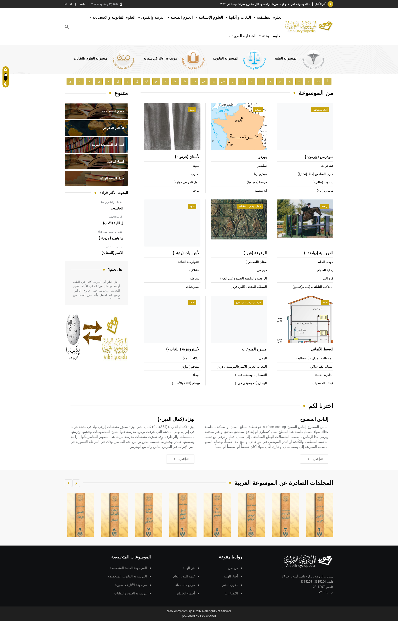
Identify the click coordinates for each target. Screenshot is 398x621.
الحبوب (195, 174)
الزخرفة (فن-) (255, 253)
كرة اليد (328, 278)
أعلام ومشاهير (320, 109)
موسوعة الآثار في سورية (160, 58)
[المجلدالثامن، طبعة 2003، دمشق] (148, 515)
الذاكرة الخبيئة (324, 375)
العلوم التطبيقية (270, 17)
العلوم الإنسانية (211, 17)
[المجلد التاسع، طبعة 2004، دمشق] (114, 515)
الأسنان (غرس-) (187, 157)
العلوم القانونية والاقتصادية (114, 17)
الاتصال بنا (231, 593)
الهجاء (196, 375)
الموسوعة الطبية (285, 58)
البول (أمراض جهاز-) (187, 182)
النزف (196, 190)
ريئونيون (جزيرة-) (111, 238)
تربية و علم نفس (114, 246)
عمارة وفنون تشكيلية (250, 206)
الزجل (263, 358)
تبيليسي (261, 166)
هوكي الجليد (325, 262)
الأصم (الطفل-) (112, 253)
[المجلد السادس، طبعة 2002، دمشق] (217, 515)
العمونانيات (193, 287)
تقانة (325, 302)
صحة (192, 109)
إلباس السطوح (314, 419)
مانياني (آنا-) (325, 190)
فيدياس (262, 270)
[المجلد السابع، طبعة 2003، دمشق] (183, 515)
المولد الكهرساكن (321, 366)
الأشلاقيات (193, 270)
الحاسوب (117, 208)
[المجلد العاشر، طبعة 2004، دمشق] (80, 515)
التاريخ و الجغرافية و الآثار (110, 231)
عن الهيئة (189, 568)
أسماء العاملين (185, 593)
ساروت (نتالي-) (323, 182)
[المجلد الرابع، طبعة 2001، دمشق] (285, 515)
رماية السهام (325, 270)
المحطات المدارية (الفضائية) (314, 358)
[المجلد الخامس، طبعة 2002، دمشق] (251, 515)
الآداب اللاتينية (116, 216)
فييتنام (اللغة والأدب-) (186, 383)
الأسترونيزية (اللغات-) (183, 349)
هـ (89, 81)
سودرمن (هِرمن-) (319, 157)
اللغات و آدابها (240, 17)
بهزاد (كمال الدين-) (176, 419)
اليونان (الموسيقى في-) (251, 383)
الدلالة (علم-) (191, 358)
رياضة (325, 206)
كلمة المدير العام (184, 576)
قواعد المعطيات (322, 383)
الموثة (196, 166)
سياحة (258, 109)
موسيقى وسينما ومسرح (248, 302)
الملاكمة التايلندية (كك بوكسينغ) (313, 287)
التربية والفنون (153, 17)
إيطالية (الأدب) (113, 223)
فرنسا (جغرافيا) (257, 182)
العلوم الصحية (181, 17)
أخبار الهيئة (231, 576)
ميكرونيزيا (260, 174)
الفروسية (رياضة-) (318, 253)
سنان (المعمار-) (256, 262)
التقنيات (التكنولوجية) (112, 202)
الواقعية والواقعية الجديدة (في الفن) (243, 278)
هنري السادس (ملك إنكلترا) (315, 174)
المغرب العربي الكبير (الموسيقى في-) (242, 366)
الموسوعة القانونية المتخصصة (127, 576)
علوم (192, 206)
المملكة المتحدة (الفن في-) (249, 287)
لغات (192, 302)
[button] (76, 483)
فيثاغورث (327, 166)
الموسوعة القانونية (225, 58)
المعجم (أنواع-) (190, 366)
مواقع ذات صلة (185, 585)
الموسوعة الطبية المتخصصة (128, 568)
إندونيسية (261, 190)
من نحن (233, 568)
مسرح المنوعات (254, 349)
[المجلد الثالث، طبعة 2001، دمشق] (319, 515)
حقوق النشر (230, 585)
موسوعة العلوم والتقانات (90, 58)
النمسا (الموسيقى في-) (251, 375)
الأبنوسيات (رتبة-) (186, 253)
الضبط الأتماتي (322, 349)
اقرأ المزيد (317, 459)
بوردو (262, 157)
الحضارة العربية (244, 35)
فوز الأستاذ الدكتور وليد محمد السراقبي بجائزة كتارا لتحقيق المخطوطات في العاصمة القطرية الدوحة (252, 4)
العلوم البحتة (272, 35)
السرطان (194, 278)
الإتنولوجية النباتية (189, 262)
